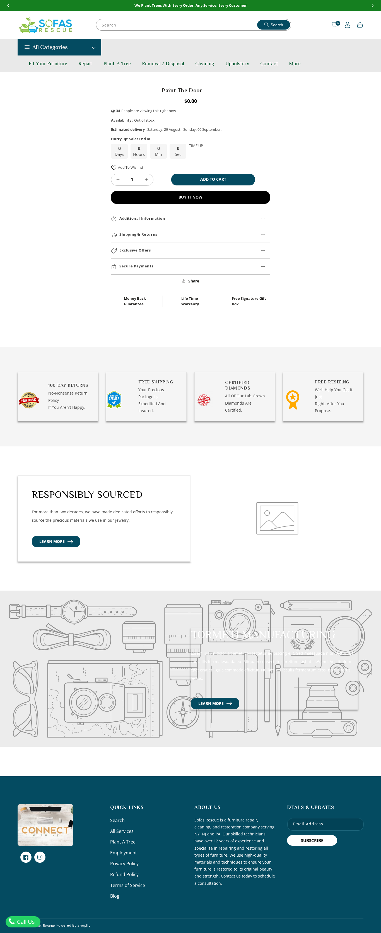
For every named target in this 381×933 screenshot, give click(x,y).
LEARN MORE (52, 541)
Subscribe (312, 840)
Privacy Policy (124, 864)
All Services (122, 831)
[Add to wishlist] (114, 167)
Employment (123, 853)
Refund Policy (124, 874)
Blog (114, 896)
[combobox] (193, 24)
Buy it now (190, 197)
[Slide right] (372, 5)
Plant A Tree (123, 842)
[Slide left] (8, 5)
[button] (359, 25)
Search (277, 25)
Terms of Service (127, 885)
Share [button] (193, 281)
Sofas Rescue (43, 925)
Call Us (25, 921)
